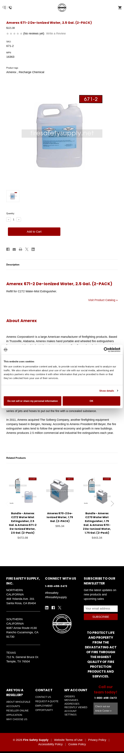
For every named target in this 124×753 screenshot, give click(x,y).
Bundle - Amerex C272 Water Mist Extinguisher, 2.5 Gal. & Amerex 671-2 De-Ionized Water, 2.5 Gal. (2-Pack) (23, 523)
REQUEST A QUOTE (46, 701)
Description (12, 264)
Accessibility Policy (50, 744)
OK (91, 401)
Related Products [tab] (16, 457)
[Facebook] (8, 249)
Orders (69, 696)
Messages (71, 700)
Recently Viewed (75, 707)
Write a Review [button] (56, 33)
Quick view (23, 487)
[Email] (14, 249)
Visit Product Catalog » (103, 300)
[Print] (20, 249)
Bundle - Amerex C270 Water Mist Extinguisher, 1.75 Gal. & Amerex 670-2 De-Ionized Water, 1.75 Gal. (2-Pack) (97, 523)
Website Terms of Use (68, 740)
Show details (106, 390)
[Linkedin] (33, 249)
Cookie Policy (77, 744)
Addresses (71, 703)
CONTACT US (43, 697)
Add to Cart (24, 495)
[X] (26, 249)
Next (112, 503)
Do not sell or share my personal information (32, 401)
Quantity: (10, 213)
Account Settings (70, 713)
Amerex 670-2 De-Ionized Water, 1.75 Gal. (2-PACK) (60, 517)
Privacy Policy (97, 740)
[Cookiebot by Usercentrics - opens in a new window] (106, 349)
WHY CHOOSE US (16, 719)
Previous (7, 503)
